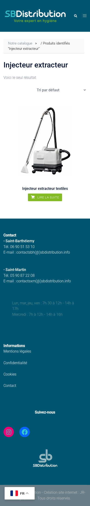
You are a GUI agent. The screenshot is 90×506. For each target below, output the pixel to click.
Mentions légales (17, 351)
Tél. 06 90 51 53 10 (19, 247)
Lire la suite (47, 197)
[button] (75, 16)
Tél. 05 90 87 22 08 (19, 275)
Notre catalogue (20, 43)
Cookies (9, 374)
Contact (9, 385)
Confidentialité (15, 363)
